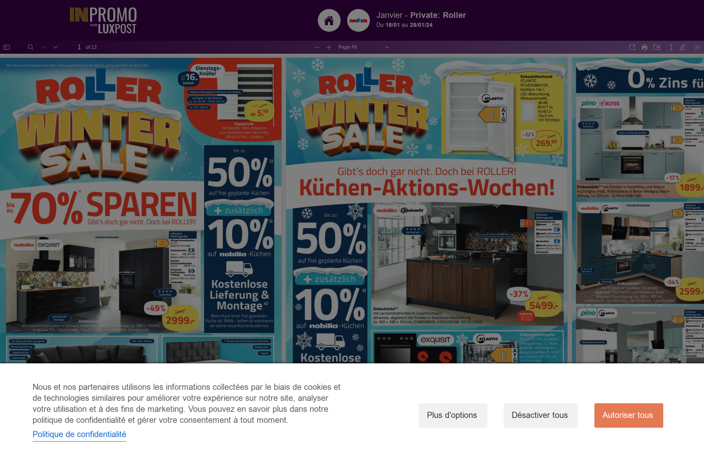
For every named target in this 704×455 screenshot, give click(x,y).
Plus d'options (452, 415)
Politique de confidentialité (79, 434)
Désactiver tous (540, 415)
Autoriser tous (628, 415)
